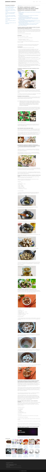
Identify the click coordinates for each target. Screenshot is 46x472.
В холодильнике (21, 14)
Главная (34, 1)
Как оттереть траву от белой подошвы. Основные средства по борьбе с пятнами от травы (10, 16)
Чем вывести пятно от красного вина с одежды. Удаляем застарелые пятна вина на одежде (10, 10)
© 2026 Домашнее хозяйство (9, 462)
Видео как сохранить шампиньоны (22, 25)
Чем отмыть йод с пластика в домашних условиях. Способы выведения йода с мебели (10, 13)
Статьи (40, 1)
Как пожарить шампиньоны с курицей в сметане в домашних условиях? (28, 24)
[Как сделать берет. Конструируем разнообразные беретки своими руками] (25, 444)
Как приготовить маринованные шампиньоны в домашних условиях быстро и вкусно (29, 20)
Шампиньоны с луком (20, 437)
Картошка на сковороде (26, 437)
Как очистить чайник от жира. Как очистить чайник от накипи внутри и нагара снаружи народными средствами (10, 7)
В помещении (20, 13)
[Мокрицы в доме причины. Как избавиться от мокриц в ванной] (20, 453)
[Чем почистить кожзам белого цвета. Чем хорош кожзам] (31, 444)
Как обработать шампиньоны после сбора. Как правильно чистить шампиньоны (28, 15)
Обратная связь (8, 466)
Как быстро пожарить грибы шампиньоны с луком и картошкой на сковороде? (28, 23)
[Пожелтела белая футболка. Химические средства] (14, 444)
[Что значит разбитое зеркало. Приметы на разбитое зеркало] (8, 453)
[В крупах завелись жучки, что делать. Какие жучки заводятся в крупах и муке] (8, 444)
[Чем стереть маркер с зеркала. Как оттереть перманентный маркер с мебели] (37, 453)
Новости (37, 1)
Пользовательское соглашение (13, 464)
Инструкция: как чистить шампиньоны (23, 16)
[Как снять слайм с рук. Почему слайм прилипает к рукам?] (31, 453)
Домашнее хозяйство (10, 1)
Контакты (7, 464)
